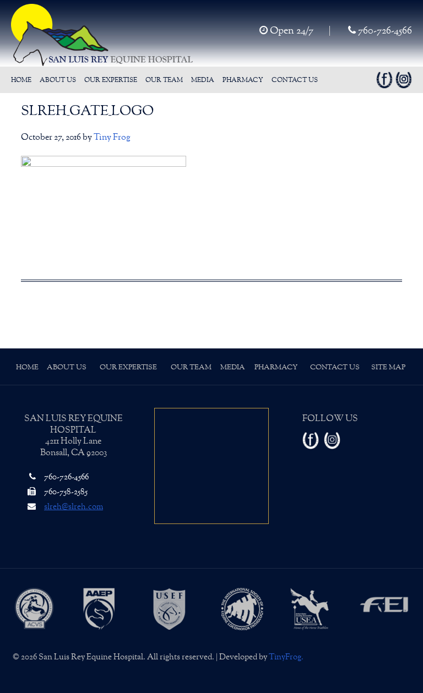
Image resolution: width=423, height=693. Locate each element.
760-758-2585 (65, 492)
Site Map (388, 367)
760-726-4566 (384, 31)
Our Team (191, 367)
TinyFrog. (286, 657)
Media (232, 367)
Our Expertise (128, 367)
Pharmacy (275, 367)
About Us (66, 367)
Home (27, 367)
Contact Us (335, 367)
